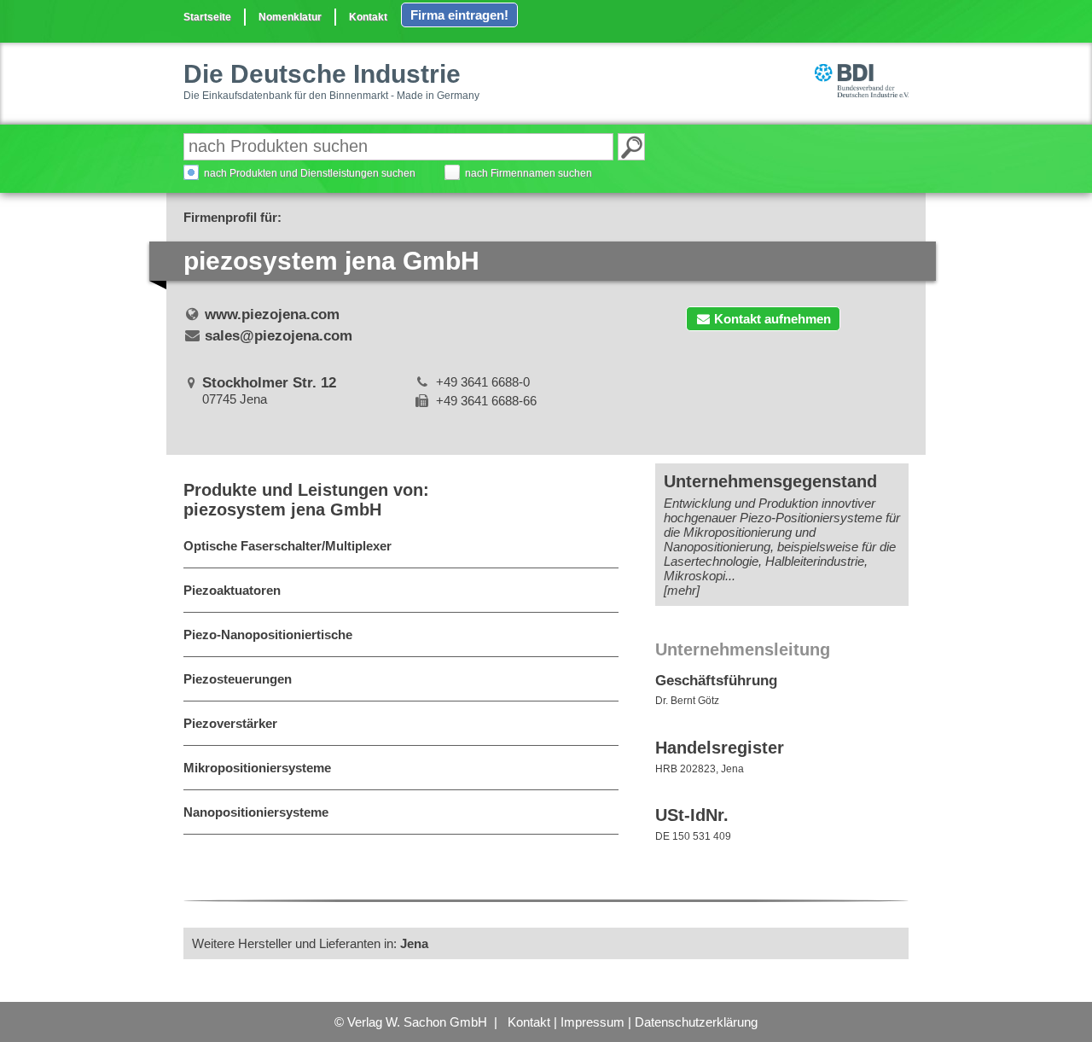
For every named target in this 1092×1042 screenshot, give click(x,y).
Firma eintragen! (459, 15)
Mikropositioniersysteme (257, 767)
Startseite (207, 17)
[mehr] (682, 590)
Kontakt (368, 17)
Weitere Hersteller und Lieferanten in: (310, 943)
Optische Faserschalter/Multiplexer (287, 545)
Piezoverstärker (230, 723)
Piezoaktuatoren (232, 590)
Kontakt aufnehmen (772, 318)
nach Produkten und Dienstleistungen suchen (309, 173)
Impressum (592, 1022)
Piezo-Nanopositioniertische (267, 634)
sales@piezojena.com (278, 336)
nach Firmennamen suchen (528, 173)
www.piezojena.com (272, 314)
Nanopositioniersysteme (255, 812)
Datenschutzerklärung (696, 1022)
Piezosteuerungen (237, 679)
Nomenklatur (290, 17)
